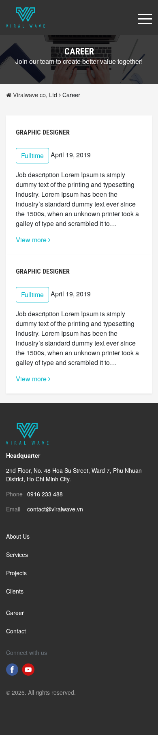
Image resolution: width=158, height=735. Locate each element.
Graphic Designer (43, 132)
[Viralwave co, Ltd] (25, 16)
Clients (14, 591)
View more (32, 239)
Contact (16, 631)
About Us (18, 536)
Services (17, 554)
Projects (16, 573)
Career (15, 613)
